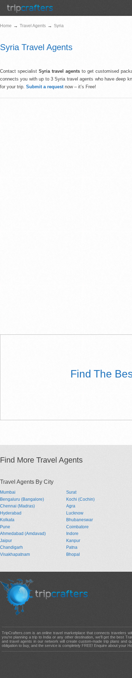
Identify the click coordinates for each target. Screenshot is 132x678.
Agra (70, 506)
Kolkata (7, 519)
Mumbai (7, 492)
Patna (71, 547)
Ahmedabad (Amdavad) (23, 533)
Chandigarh (11, 547)
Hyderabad (10, 513)
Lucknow (74, 513)
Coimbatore (77, 526)
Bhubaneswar (79, 519)
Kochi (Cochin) (80, 499)
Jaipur (6, 540)
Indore (72, 533)
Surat (71, 492)
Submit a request (44, 86)
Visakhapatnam (15, 554)
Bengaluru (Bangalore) (22, 499)
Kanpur (73, 540)
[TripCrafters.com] (30, 11)
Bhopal (73, 554)
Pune (5, 526)
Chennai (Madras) (17, 506)
